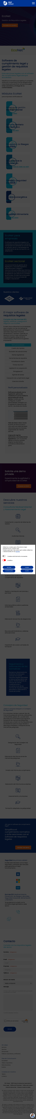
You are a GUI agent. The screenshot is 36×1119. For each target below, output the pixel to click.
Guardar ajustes (9, 570)
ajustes (18, 551)
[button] (32, 1115)
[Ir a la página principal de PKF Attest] (8, 3)
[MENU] (33, 3)
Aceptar (27, 567)
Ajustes (27, 570)
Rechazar (9, 567)
